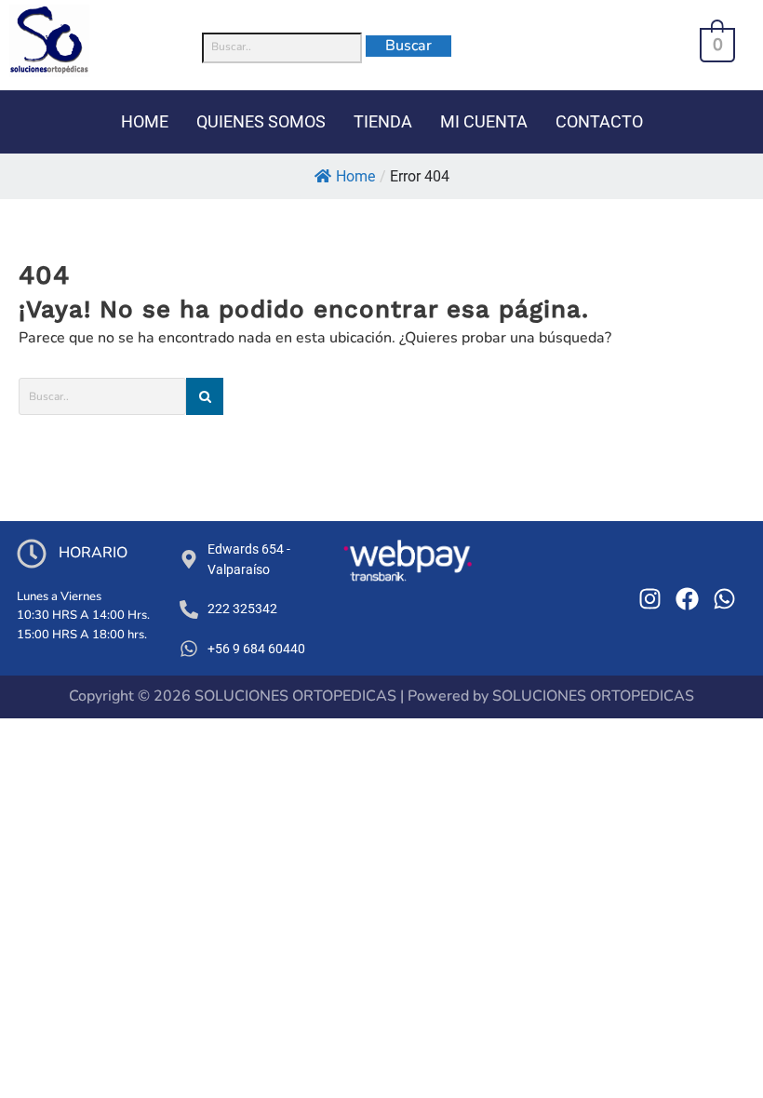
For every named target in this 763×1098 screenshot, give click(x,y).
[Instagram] (650, 598)
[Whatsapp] (724, 598)
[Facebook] (687, 598)
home (144, 121)
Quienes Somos (261, 121)
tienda (383, 121)
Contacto (599, 121)
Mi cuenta (484, 121)
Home (355, 176)
